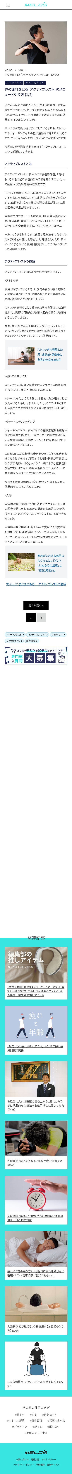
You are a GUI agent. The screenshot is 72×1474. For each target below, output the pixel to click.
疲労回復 (30, 640)
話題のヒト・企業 (36, 1433)
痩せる (38, 1426)
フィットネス (57, 634)
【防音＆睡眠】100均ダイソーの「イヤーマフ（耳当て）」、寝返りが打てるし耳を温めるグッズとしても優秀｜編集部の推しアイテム (35, 991)
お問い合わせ (22, 1459)
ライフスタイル (13, 640)
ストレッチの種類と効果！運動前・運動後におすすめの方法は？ (50, 354)
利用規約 (40, 1464)
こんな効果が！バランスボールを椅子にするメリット (35, 1384)
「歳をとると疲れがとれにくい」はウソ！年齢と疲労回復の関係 (35, 1048)
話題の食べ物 (57, 1420)
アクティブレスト (14, 634)
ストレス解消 (17, 1420)
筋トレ (21, 1414)
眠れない (54, 1426)
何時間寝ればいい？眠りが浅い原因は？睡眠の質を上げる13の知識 (35, 1218)
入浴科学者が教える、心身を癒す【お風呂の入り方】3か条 (35, 1328)
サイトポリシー (49, 1459)
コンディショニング (36, 634)
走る (34, 1414)
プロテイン (20, 1426)
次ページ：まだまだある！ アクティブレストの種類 (36, 584)
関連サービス (53, 1464)
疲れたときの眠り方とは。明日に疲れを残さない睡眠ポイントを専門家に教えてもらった (35, 1273)
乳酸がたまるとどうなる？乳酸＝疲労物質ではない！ (35, 1163)
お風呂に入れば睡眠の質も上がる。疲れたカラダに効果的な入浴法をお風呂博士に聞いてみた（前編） (35, 1105)
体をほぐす (50, 1414)
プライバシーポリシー (23, 1464)
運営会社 (35, 1459)
